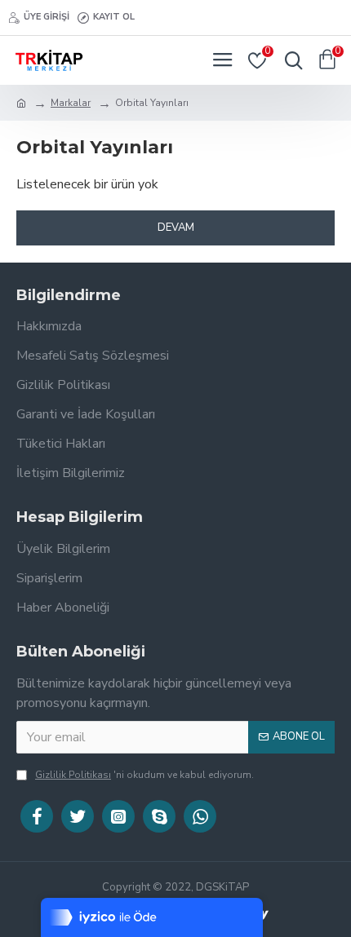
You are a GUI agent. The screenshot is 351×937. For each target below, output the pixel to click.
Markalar (71, 102)
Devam (176, 227)
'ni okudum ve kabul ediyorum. (144, 774)
